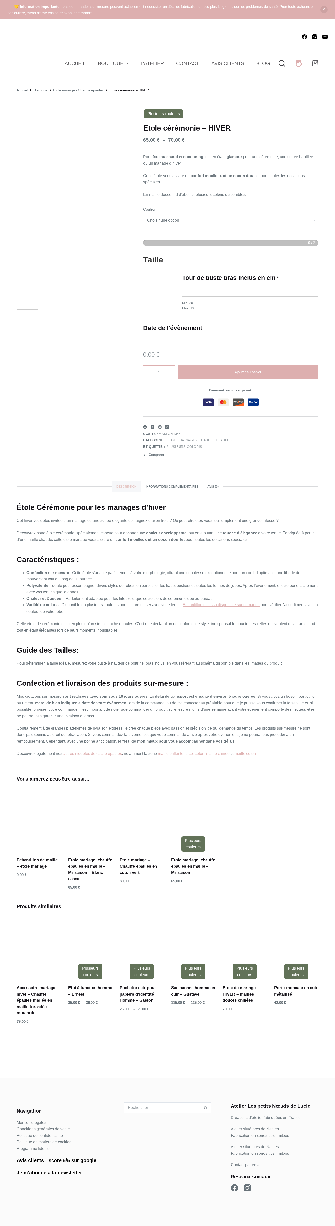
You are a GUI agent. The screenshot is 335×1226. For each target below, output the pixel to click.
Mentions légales (31, 1122)
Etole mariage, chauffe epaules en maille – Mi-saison (193, 866)
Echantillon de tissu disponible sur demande (221, 605)
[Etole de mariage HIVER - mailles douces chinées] (245, 946)
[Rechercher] (282, 63)
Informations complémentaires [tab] (172, 486)
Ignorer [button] (324, 9)
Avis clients (30, 1160)
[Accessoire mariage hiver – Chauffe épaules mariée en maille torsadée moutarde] (39, 946)
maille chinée (218, 753)
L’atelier (152, 63)
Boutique (110, 63)
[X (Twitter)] (152, 427)
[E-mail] (325, 36)
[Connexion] (298, 63)
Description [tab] (126, 486)
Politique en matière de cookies (44, 1142)
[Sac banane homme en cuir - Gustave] (193, 946)
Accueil (75, 63)
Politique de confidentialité (40, 1135)
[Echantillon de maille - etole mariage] (39, 819)
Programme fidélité (33, 1148)
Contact (187, 63)
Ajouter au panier (247, 372)
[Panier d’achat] (315, 63)
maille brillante (170, 753)
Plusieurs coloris (184, 447)
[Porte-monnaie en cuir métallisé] (296, 946)
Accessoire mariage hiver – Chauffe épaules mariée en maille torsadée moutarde (36, 1000)
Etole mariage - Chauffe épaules (199, 440)
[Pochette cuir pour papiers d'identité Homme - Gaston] (142, 946)
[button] (29, 842)
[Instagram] (314, 36)
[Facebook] (304, 36)
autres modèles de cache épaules (92, 753)
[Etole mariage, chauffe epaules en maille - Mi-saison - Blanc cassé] (90, 819)
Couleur (149, 209)
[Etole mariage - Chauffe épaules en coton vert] (142, 819)
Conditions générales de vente (43, 1129)
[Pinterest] (160, 427)
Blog (263, 63)
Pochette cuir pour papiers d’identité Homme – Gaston (138, 994)
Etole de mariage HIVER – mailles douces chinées (239, 994)
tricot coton (194, 753)
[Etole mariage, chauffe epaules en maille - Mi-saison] (193, 819)
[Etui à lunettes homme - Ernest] (90, 946)
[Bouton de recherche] (205, 1108)
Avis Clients (227, 63)
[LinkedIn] (167, 427)
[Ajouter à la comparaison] (48, 842)
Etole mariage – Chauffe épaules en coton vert (138, 866)
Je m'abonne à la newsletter (49, 1172)
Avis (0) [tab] (213, 486)
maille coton (245, 753)
